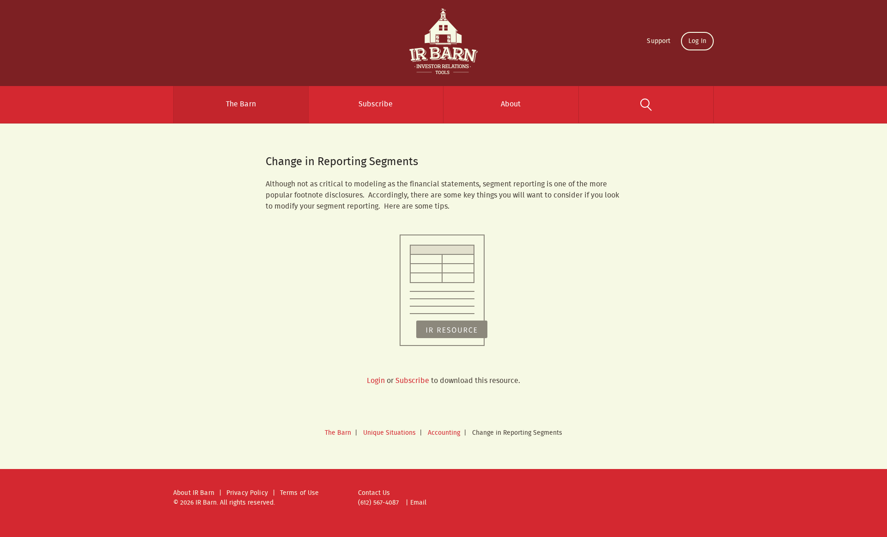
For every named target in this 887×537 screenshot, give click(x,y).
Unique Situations (389, 433)
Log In (697, 41)
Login (376, 381)
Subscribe (375, 104)
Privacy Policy (247, 493)
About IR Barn (193, 493)
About (511, 104)
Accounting (444, 433)
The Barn (241, 104)
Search (646, 104)
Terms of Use (299, 493)
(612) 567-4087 (378, 503)
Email (418, 503)
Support (658, 41)
